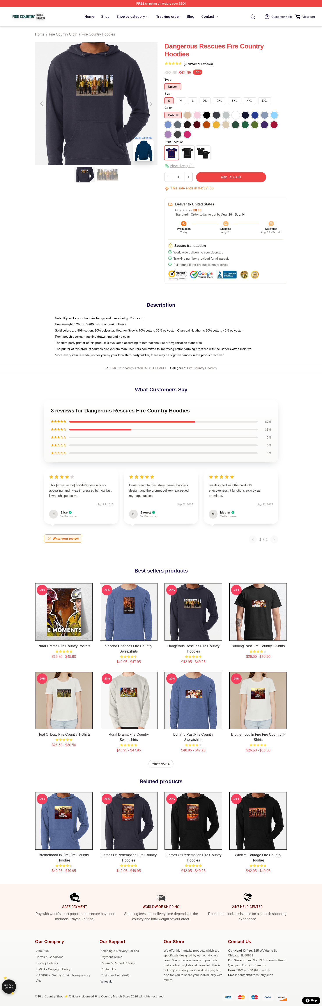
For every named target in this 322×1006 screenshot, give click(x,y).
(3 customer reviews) (198, 64)
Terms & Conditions (49, 957)
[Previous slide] (41, 103)
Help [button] (314, 1000)
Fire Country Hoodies (98, 34)
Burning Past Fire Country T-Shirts (258, 646)
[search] (252, 16)
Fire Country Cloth (63, 34)
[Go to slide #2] (107, 174)
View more (161, 763)
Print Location (174, 142)
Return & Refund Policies (118, 963)
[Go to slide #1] (85, 174)
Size (167, 93)
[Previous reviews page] (253, 539)
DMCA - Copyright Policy (53, 969)
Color (168, 107)
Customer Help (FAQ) (116, 975)
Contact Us (108, 969)
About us (42, 950)
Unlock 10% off (8, 986)
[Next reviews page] (274, 539)
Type (168, 79)
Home (39, 34)
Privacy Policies (47, 963)
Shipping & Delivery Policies (120, 950)
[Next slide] (150, 103)
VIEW (64, 636)
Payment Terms (111, 957)
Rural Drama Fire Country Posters (63, 646)
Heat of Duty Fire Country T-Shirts (63, 734)
